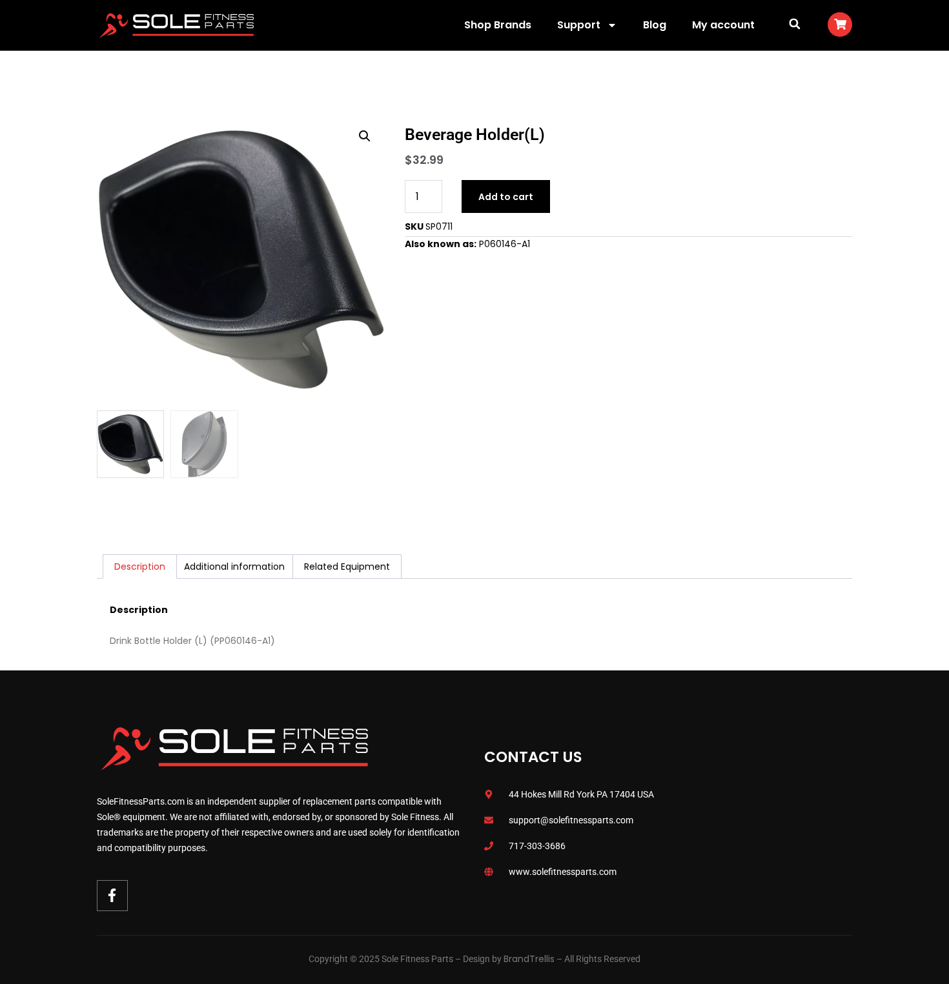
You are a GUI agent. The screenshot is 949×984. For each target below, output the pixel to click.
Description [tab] (139, 566)
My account (723, 24)
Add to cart (505, 196)
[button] (794, 23)
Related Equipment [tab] (347, 566)
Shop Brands (497, 24)
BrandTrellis (529, 958)
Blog (654, 24)
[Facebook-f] (112, 895)
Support (578, 24)
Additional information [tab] (234, 566)
